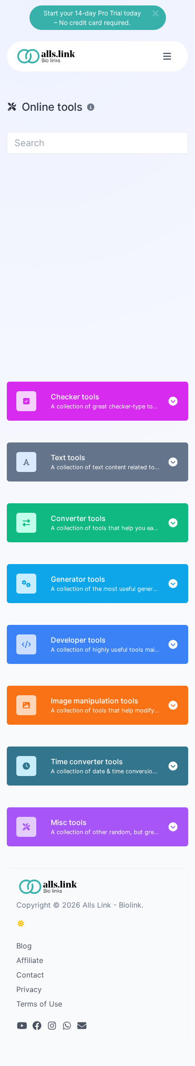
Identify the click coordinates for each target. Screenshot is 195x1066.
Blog (24, 945)
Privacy (29, 989)
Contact (30, 974)
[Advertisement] (97, 262)
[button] (173, 401)
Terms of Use (39, 1003)
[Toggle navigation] (167, 56)
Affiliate (29, 960)
